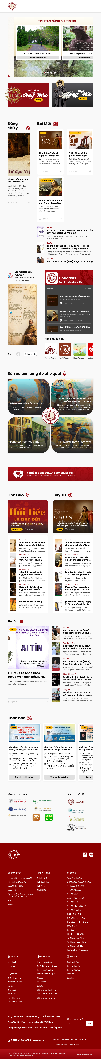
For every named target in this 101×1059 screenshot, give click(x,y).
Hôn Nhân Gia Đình (15, 982)
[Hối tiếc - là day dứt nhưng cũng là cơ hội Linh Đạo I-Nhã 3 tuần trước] (28, 517)
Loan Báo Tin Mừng (74, 890)
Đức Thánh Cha (73, 962)
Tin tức (12, 621)
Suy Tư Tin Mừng (14, 998)
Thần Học (11, 966)
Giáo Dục (70, 930)
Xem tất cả (87, 288)
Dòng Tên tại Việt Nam (16, 886)
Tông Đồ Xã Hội (72, 902)
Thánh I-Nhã (42, 878)
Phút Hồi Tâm (42, 890)
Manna (40, 978)
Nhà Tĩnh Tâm (41, 1027)
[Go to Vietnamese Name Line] (17, 801)
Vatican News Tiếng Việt (46, 974)
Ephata (40, 986)
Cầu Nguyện (12, 994)
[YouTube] (91, 854)
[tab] (9, 212)
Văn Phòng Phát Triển (75, 938)
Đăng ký (82, 98)
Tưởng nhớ (12, 890)
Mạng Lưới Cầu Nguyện (76, 898)
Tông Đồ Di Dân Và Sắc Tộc (77, 906)
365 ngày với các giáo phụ (47, 994)
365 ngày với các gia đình (47, 998)
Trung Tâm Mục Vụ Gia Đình (20, 1027)
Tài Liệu (74, 1040)
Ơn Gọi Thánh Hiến (15, 978)
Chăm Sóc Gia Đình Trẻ (76, 918)
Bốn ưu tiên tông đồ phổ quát (34, 373)
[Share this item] (28, 202)
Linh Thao (41, 886)
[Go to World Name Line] (76, 801)
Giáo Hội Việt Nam (74, 970)
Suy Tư (59, 495)
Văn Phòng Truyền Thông (76, 942)
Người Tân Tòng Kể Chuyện (47, 966)
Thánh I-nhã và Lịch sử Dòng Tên (20, 878)
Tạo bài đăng (38, 1040)
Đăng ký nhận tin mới (75, 1019)
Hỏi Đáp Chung (74, 1044)
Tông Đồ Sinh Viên (74, 910)
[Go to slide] (45, 73)
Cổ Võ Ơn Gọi (72, 926)
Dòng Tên (11, 904)
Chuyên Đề (12, 990)
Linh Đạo (16, 495)
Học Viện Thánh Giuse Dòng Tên (79, 950)
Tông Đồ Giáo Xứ (73, 894)
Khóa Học (70, 978)
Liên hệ (38, 100)
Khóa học (16, 718)
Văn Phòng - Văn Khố (75, 946)
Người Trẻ (82, 1040)
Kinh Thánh (12, 962)
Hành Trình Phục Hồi (45, 970)
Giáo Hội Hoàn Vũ (73, 966)
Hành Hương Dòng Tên (75, 934)
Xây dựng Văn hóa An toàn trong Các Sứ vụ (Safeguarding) (20, 895)
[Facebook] (85, 854)
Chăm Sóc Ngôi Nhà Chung (77, 922)
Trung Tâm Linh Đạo (74, 878)
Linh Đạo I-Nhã (43, 882)
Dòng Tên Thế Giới (15, 1016)
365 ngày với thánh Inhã (46, 990)
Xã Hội (10, 986)
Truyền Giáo (12, 974)
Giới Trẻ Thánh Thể (74, 914)
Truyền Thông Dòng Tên (46, 962)
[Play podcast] (61, 303)
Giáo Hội (55, 1040)
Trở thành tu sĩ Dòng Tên (17, 882)
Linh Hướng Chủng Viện (76, 886)
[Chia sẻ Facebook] (18, 354)
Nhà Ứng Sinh (56, 1027)
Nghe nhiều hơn (54, 338)
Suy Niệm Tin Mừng (15, 1002)
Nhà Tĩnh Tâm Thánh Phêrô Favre (79, 882)
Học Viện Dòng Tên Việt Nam (40, 1022)
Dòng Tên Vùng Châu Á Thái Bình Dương (43, 1016)
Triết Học (11, 970)
